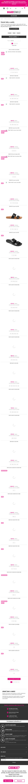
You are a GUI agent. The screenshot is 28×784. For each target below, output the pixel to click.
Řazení (9, 40)
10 (15, 72)
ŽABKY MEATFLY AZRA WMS (14, 363)
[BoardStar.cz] (14, 12)
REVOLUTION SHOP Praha (14, 712)
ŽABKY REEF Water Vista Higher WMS (14, 154)
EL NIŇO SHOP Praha (13, 716)
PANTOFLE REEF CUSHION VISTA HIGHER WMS (14, 467)
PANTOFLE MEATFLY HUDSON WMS (14, 258)
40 (15, 98)
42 (17, 464)
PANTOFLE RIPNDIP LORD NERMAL (14, 49)
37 (10, 98)
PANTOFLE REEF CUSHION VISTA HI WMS (14, 493)
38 (12, 98)
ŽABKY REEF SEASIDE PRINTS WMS (14, 519)
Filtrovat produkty (13, 37)
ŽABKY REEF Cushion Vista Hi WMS (14, 128)
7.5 (12, 229)
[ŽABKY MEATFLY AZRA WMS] (14, 373)
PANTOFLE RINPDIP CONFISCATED (14, 650)
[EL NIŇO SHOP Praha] (7, 716)
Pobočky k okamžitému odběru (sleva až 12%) (14, 705)
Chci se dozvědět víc (14, 28)
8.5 (14, 150)
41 (17, 98)
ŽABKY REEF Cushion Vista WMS (14, 180)
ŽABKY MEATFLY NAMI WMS (14, 75)
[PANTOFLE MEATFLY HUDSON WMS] (14, 268)
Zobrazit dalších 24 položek (14, 678)
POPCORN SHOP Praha (13, 708)
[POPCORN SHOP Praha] (7, 709)
